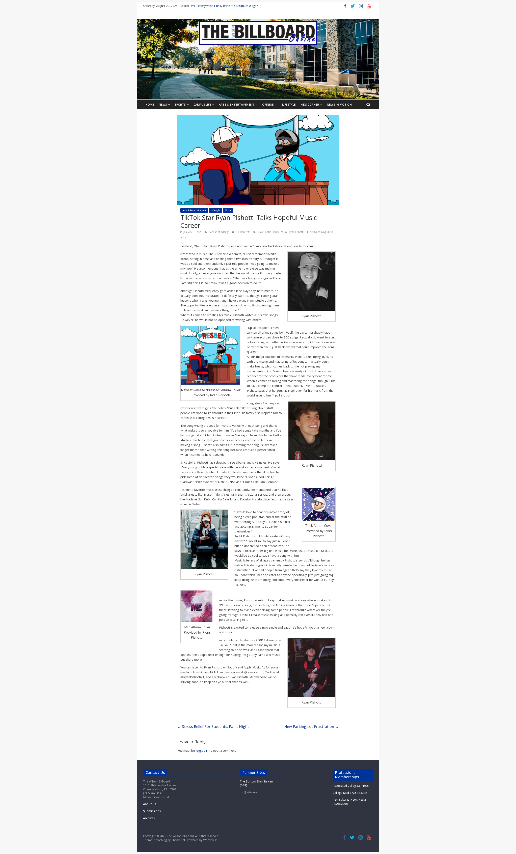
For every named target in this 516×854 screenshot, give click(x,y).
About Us (149, 804)
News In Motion (339, 104)
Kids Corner (310, 104)
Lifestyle (289, 104)
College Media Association (350, 793)
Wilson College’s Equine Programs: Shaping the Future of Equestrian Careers (240, 6)
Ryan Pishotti (296, 232)
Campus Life (202, 104)
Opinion (268, 104)
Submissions (152, 811)
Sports (180, 104)
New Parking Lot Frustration (311, 726)
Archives (149, 818)
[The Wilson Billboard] (258, 21)
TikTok (309, 232)
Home (150, 104)
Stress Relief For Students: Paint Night (213, 726)
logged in (202, 750)
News (163, 104)
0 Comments (242, 232)
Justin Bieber (272, 232)
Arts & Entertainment (236, 104)
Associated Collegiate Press (351, 786)
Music (228, 210)
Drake (260, 232)
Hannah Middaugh (219, 232)
